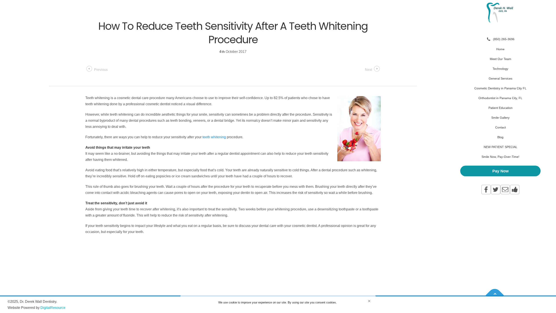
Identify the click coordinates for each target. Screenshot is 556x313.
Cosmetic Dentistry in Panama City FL (500, 88)
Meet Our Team (500, 59)
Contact (500, 127)
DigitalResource (52, 308)
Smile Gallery (500, 117)
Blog (500, 137)
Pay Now (500, 171)
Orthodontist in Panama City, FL (500, 98)
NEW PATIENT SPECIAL (500, 147)
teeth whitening (214, 137)
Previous (101, 70)
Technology (500, 68)
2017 (243, 51)
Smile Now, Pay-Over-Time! (500, 156)
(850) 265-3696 (504, 39)
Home (500, 49)
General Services (500, 78)
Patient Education (500, 108)
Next (368, 70)
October (232, 51)
